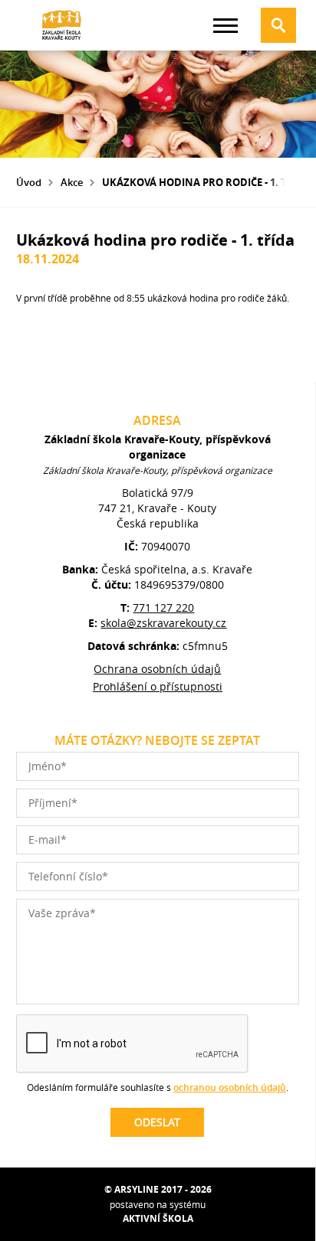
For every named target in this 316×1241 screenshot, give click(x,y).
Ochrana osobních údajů (157, 668)
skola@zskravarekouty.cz (163, 623)
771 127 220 (163, 607)
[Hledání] (278, 25)
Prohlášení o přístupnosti (157, 686)
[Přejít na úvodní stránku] (62, 25)
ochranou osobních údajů (229, 1087)
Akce (72, 182)
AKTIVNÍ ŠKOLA (158, 1218)
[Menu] (225, 25)
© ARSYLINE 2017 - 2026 (158, 1189)
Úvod (28, 182)
